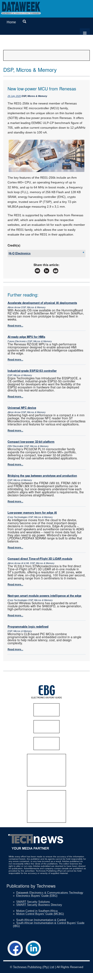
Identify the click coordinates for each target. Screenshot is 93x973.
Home (11, 22)
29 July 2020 (14, 96)
